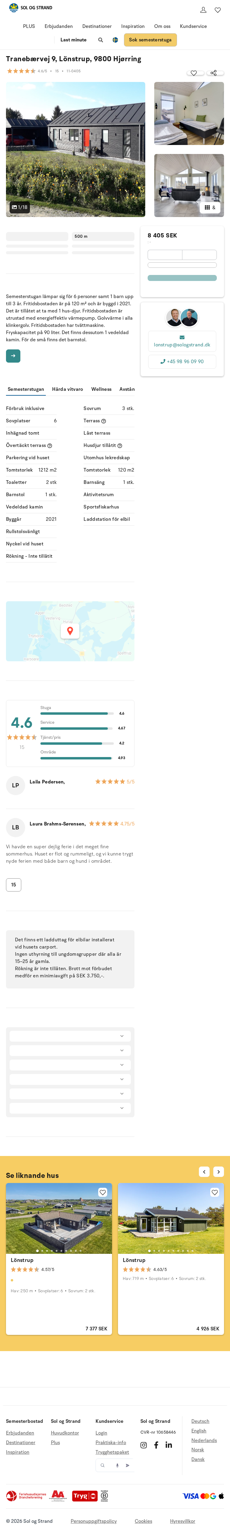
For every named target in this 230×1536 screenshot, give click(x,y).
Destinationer (97, 26)
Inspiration (133, 26)
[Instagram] (143, 1445)
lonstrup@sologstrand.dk (182, 345)
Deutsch (200, 1421)
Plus (55, 1442)
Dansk (198, 1459)
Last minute (73, 40)
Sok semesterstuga (150, 40)
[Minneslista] (217, 10)
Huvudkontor (65, 1433)
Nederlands (204, 1440)
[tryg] (86, 1500)
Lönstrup (22, 1260)
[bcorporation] (106, 1500)
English (198, 1431)
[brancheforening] (26, 1500)
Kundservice (193, 26)
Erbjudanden (59, 26)
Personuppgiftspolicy (94, 1521)
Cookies (143, 1521)
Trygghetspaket (112, 1452)
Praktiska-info (111, 1442)
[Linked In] (169, 1445)
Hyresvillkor (182, 1521)
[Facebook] (156, 1445)
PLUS (29, 26)
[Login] (203, 10)
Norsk (197, 1450)
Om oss (162, 26)
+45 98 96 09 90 (185, 361)
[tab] (37, 1250)
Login (101, 1433)
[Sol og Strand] (30, 9)
